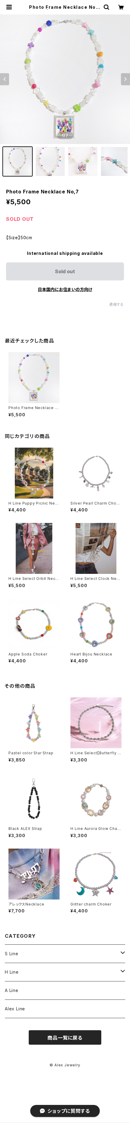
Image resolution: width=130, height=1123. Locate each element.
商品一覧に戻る (65, 1038)
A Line (11, 990)
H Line (12, 971)
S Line (11, 953)
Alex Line (15, 1008)
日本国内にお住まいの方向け (65, 289)
